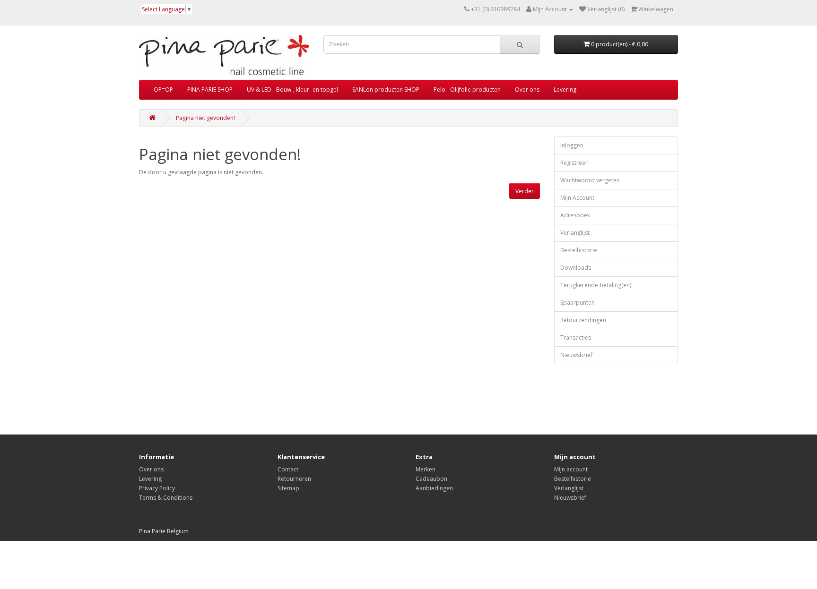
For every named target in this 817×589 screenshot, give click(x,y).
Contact (288, 469)
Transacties (575, 337)
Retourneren (294, 479)
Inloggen (571, 145)
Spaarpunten (577, 303)
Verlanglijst (575, 233)
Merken (425, 469)
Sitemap (288, 488)
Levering (565, 89)
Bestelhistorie (578, 250)
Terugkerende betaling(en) (595, 285)
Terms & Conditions (165, 498)
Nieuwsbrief (576, 355)
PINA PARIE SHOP (210, 89)
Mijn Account (577, 198)
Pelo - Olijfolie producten (467, 89)
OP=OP (163, 89)
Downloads (575, 268)
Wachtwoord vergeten (590, 180)
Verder (524, 191)
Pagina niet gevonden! (205, 118)
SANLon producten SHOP (385, 89)
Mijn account (571, 469)
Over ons (527, 89)
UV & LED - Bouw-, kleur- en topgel (292, 89)
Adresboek (575, 215)
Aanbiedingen (434, 488)
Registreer (574, 163)
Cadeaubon (431, 479)
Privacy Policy (157, 488)
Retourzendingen (583, 320)
